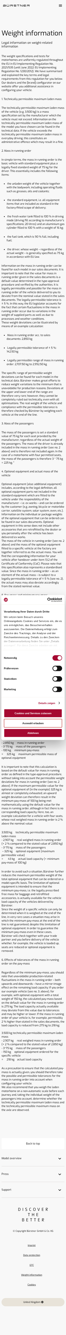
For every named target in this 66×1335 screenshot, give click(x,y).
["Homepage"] (16, 5)
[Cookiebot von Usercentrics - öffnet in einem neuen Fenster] (47, 599)
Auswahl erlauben (33, 723)
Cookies (32, 1284)
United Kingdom (31, 1302)
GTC (32, 1265)
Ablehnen (33, 733)
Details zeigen (46, 703)
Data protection (31, 1255)
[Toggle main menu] (60, 5)
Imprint (32, 1245)
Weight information (31, 1275)
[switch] (57, 668)
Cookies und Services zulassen (33, 713)
